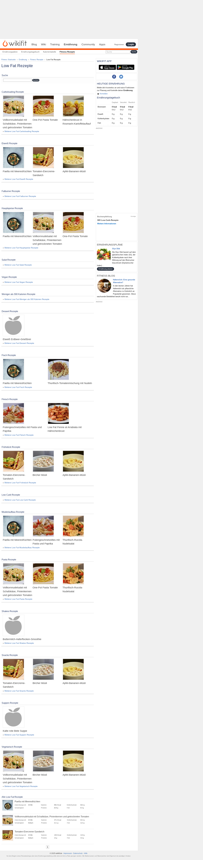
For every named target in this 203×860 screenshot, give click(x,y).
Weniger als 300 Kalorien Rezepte (18, 294)
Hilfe (85, 853)
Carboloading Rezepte (13, 92)
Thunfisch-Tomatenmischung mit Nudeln (70, 383)
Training (55, 44)
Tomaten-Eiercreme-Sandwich (29, 831)
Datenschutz (78, 853)
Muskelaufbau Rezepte (13, 512)
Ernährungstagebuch (30, 52)
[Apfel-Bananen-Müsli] (73, 158)
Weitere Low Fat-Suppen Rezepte (19, 735)
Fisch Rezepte (9, 355)
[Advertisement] (69, 19)
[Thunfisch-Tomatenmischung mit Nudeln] (58, 370)
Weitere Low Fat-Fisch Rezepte (18, 387)
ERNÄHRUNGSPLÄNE (110, 244)
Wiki (43, 44)
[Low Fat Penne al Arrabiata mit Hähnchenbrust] (58, 414)
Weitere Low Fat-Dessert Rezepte (19, 343)
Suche (109, 52)
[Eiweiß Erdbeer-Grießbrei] (13, 326)
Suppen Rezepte (10, 703)
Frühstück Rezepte (11, 447)
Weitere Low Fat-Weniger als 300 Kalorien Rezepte (26, 299)
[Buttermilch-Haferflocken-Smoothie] (13, 626)
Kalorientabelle (49, 52)
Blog (34, 44)
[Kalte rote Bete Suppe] (13, 717)
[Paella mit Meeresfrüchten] (13, 158)
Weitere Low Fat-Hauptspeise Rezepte (21, 248)
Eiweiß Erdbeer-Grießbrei (17, 339)
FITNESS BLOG (106, 275)
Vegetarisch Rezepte (12, 747)
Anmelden (103, 94)
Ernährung (70, 44)
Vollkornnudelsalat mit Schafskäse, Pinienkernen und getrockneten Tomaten (17, 123)
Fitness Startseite (8, 60)
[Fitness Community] (15, 43)
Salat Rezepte (9, 260)
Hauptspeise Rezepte (12, 208)
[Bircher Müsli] (43, 461)
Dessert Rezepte (10, 311)
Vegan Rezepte (9, 277)
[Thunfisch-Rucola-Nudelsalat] (73, 526)
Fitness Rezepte (36, 60)
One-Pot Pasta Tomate (45, 119)
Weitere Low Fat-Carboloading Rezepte (21, 131)
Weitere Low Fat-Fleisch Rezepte (19, 435)
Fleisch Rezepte (10, 399)
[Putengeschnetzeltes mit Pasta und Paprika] (13, 414)
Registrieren (119, 44)
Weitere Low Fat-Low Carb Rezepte (20, 500)
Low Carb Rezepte (11, 495)
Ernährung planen (106, 269)
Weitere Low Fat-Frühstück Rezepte (20, 483)
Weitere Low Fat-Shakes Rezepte (19, 643)
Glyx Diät (116, 249)
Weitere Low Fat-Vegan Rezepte (18, 282)
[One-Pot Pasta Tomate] (43, 106)
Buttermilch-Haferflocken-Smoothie (22, 639)
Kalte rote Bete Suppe (15, 731)
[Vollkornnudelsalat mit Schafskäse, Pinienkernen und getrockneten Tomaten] (13, 106)
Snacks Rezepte (10, 655)
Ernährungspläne (10, 52)
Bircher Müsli (40, 475)
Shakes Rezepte (10, 611)
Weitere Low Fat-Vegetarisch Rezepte (21, 786)
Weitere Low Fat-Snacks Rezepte (19, 691)
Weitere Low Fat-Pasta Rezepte (18, 599)
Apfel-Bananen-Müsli (74, 171)
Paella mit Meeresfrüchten (17, 171)
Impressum (68, 853)
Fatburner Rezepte (11, 191)
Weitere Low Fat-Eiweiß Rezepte (18, 179)
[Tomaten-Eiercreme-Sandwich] (43, 158)
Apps (102, 44)
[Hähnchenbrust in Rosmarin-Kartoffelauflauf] (73, 106)
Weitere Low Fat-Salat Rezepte (18, 265)
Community (88, 44)
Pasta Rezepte (9, 559)
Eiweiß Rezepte (9, 143)
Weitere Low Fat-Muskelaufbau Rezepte (22, 547)
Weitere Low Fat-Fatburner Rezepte (20, 196)
